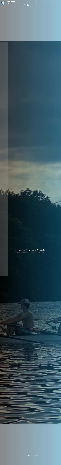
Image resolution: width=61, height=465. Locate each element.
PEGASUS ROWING (10, 1)
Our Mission (23, 1)
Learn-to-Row (53, 1)
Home (19, 1)
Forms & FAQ (20, 4)
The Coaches (35, 1)
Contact (58, 1)
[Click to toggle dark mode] (28, 4)
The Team (28, 1)
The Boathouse (41, 1)
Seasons (47, 1)
